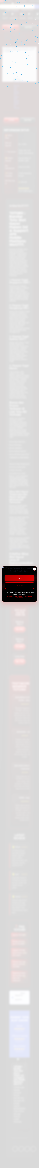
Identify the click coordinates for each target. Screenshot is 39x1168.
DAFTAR (19, 586)
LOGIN (19, 578)
